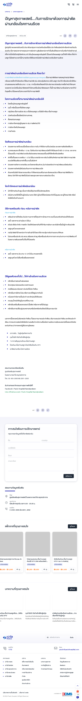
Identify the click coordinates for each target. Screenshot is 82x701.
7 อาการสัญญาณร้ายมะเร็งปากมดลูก (22, 341)
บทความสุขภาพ (17, 11)
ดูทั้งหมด (72, 526)
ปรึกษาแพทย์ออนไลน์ (28, 669)
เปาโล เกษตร (8, 662)
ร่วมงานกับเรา (65, 676)
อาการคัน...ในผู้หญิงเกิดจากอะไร (21, 333)
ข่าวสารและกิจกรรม (46, 669)
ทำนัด (23, 676)
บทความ (7, 11)
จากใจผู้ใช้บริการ (46, 665)
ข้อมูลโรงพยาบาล (65, 662)
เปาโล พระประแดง (10, 672)
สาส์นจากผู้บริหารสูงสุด (66, 672)
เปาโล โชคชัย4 (9, 665)
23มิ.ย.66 (23, 36)
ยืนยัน (72, 637)
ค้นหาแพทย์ (25, 665)
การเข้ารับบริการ (27, 672)
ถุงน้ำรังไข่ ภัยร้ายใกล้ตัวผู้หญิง (20, 337)
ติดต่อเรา (62, 665)
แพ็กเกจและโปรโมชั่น (28, 662)
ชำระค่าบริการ (26, 683)
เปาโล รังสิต (8, 676)
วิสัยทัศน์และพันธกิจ (66, 669)
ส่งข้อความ (69, 476)
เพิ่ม (17, 569)
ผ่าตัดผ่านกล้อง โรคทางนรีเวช (20, 349)
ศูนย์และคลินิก (26, 680)
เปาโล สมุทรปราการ (11, 36)
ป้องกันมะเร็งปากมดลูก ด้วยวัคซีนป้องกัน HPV (25, 345)
